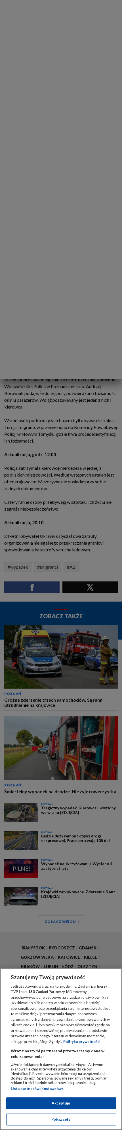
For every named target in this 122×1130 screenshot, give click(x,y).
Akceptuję (61, 1103)
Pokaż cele (60, 1119)
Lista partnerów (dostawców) (37, 1088)
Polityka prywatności (81, 1041)
